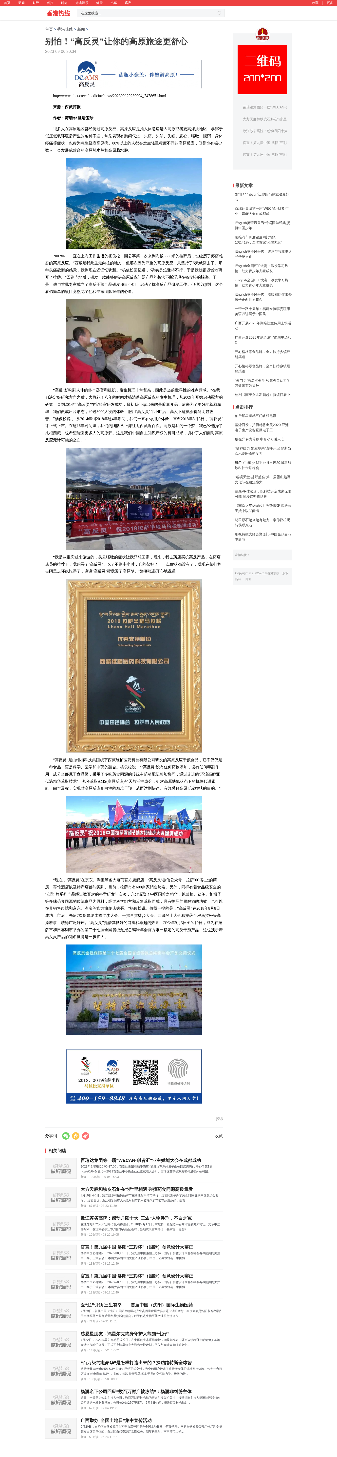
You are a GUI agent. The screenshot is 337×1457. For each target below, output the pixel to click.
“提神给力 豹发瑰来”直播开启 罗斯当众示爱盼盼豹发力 (263, 450)
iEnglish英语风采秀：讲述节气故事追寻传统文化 (263, 254)
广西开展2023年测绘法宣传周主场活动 (263, 325)
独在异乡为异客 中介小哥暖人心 (259, 439)
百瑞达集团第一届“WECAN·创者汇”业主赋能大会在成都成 (262, 211)
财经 (36, 3)
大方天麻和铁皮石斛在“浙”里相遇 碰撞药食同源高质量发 (137, 1189)
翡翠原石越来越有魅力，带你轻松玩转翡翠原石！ (262, 522)
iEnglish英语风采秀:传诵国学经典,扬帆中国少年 (262, 225)
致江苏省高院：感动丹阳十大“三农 (269, 131)
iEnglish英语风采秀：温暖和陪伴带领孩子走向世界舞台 (263, 297)
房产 (128, 3)
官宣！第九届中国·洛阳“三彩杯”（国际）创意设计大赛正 (137, 1247)
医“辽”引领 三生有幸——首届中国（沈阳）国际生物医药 (137, 1304)
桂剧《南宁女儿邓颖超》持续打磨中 (262, 395)
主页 (49, 29)
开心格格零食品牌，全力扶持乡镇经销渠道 (262, 354)
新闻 (21, 3)
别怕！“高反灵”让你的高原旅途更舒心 (262, 196)
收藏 (315, 3)
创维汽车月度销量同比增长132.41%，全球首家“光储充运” (258, 239)
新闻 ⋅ (84, 1177)
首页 (7, 3)
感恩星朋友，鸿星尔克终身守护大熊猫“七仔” (125, 1333)
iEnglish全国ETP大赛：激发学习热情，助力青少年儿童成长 (261, 268)
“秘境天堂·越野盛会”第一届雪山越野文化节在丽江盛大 (262, 479)
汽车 (114, 3)
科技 (50, 3)
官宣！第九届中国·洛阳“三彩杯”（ (269, 143)
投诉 (219, 1119)
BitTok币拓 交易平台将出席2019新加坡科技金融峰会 (263, 465)
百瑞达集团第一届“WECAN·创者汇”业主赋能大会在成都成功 (141, 1160)
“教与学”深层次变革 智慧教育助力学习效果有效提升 (262, 383)
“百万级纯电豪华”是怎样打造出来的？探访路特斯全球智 (136, 1362)
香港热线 (65, 29)
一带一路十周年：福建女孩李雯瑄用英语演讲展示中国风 (262, 311)
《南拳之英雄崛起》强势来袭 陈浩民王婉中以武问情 (263, 508)
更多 (330, 3)
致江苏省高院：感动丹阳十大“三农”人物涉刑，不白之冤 (136, 1218)
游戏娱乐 (81, 3)
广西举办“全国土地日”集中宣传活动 (116, 1420)
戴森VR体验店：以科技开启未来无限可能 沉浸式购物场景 (263, 493)
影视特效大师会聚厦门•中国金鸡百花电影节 (263, 536)
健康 (99, 3)
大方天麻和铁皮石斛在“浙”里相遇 (268, 119)
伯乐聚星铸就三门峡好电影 (255, 416)
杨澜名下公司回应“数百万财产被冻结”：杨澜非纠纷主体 (136, 1391)
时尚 (64, 3)
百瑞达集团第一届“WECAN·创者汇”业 (271, 107)
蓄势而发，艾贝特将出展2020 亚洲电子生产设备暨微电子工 (262, 427)
